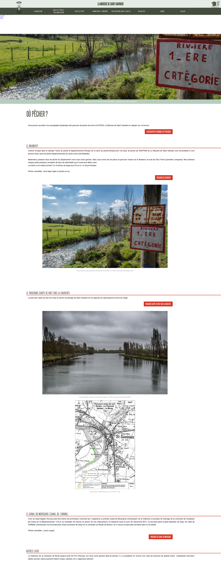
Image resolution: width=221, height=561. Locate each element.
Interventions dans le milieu (120, 11)
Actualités (141, 11)
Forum (162, 11)
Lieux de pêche (79, 11)
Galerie (183, 11)
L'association (38, 11)
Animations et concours (100, 11)
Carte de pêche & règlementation (58, 11)
